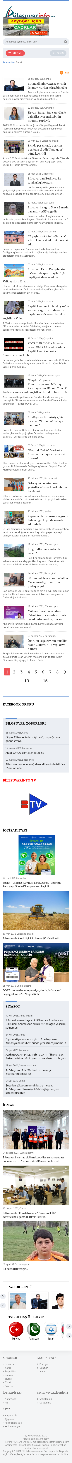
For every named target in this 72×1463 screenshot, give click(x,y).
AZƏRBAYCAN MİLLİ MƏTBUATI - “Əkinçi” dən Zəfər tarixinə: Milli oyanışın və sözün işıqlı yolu (36, 1056)
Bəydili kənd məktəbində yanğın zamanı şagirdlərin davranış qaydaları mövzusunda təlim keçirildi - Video (36, 312)
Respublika (10, 1371)
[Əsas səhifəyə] (30, 10)
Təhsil (8, 1382)
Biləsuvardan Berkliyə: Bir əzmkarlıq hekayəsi (44, 180)
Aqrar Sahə (10, 1399)
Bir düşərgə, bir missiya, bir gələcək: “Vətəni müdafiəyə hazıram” (45, 421)
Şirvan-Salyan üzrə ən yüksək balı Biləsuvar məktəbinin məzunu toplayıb (47, 116)
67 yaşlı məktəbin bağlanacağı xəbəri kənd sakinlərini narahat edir (48, 240)
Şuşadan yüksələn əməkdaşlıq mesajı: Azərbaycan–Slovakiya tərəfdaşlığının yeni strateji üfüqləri (32, 1089)
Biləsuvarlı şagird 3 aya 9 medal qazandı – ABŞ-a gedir (48, 209)
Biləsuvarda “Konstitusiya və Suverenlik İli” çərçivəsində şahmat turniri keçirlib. (29, 1214)
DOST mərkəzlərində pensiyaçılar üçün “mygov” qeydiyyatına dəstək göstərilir (32, 992)
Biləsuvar (10, 1364)
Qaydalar (9, 1419)
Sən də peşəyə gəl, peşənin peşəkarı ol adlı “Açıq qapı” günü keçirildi (45, 149)
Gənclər (44, 1367)
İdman (43, 1371)
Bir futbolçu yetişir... (15, 1269)
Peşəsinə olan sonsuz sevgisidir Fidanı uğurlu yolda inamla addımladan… (48, 520)
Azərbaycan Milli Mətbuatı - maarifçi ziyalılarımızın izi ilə (28, 1071)
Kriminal (9, 1375)
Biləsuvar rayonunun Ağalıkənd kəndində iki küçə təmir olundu (35, 766)
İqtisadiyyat (12, 1392)
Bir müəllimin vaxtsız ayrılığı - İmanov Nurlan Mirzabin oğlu (48, 86)
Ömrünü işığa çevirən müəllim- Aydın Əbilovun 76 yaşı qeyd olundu (48, 645)
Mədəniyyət (46, 1358)
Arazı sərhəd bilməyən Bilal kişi (25, 752)
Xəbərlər (10, 1358)
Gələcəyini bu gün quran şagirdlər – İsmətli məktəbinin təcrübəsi (47, 487)
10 (26, 681)
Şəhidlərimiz (46, 1399)
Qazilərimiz (45, 1402)
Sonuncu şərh (14, 1426)
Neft (7, 1402)
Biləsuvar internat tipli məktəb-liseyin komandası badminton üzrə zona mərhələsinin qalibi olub (33, 1159)
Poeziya (44, 1364)
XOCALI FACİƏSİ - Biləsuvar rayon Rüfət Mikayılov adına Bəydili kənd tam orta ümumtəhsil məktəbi (34, 349)
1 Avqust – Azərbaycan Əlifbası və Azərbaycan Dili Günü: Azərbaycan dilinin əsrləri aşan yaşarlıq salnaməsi (36, 1023)
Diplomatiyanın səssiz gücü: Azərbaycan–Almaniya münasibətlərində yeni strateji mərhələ (36, 1041)
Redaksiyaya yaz (13, 1422)
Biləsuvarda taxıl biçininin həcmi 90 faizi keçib (31, 938)
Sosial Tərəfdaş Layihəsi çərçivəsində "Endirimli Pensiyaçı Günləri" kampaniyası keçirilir (32, 884)
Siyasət (8, 1378)
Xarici (8, 1367)
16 (45, 681)
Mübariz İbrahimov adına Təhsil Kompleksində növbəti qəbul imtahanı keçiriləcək (47, 615)
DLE (24, 1451)
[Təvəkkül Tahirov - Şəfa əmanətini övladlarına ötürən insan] (60, 1301)
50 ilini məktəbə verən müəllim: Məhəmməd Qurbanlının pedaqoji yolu (48, 582)
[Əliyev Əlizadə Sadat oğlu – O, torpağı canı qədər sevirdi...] (18, 1301)
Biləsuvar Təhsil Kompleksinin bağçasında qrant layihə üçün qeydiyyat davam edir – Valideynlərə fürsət (35, 275)
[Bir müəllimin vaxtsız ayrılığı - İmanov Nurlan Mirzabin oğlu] (39, 1301)
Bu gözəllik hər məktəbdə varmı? (44, 551)
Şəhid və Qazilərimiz (52, 1392)
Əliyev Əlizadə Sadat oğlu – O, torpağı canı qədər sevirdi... (33, 739)
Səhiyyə (9, 1386)
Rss (67, 72)
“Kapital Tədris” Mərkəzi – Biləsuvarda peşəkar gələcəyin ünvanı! (47, 454)
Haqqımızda (11, 1415)
